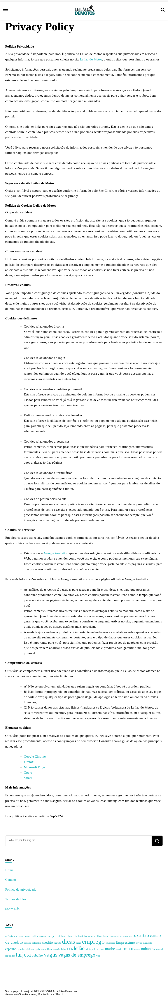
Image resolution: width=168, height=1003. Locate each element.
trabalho (37, 955)
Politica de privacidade (20, 889)
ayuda (55, 935)
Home (9, 870)
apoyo (47, 936)
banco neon (90, 936)
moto (128, 948)
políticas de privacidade (21, 137)
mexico (119, 949)
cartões (27, 943)
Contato (10, 879)
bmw (105, 936)
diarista (57, 943)
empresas (110, 943)
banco (64, 936)
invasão (56, 949)
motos (137, 949)
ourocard (158, 949)
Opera (28, 772)
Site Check (106, 190)
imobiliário (46, 949)
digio (78, 943)
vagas (51, 954)
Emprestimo (125, 942)
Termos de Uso (15, 899)
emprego (93, 941)
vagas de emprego (76, 955)
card (132, 935)
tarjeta (23, 954)
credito (47, 942)
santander (10, 956)
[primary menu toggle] (5, 10)
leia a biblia (67, 949)
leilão (79, 948)
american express (22, 936)
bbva (99, 936)
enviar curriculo (144, 943)
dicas (68, 941)
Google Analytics (56, 553)
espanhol (11, 949)
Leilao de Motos (91, 59)
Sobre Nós (12, 909)
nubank (147, 948)
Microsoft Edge (34, 767)
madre (110, 948)
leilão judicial (92, 949)
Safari (28, 778)
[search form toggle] (163, 11)
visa (98, 956)
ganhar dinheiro (26, 949)
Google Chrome (35, 756)
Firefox (29, 762)
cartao (143, 935)
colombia (36, 943)
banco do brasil (76, 936)
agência (9, 936)
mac (102, 949)
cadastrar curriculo (118, 936)
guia (37, 949)
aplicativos (37, 936)
